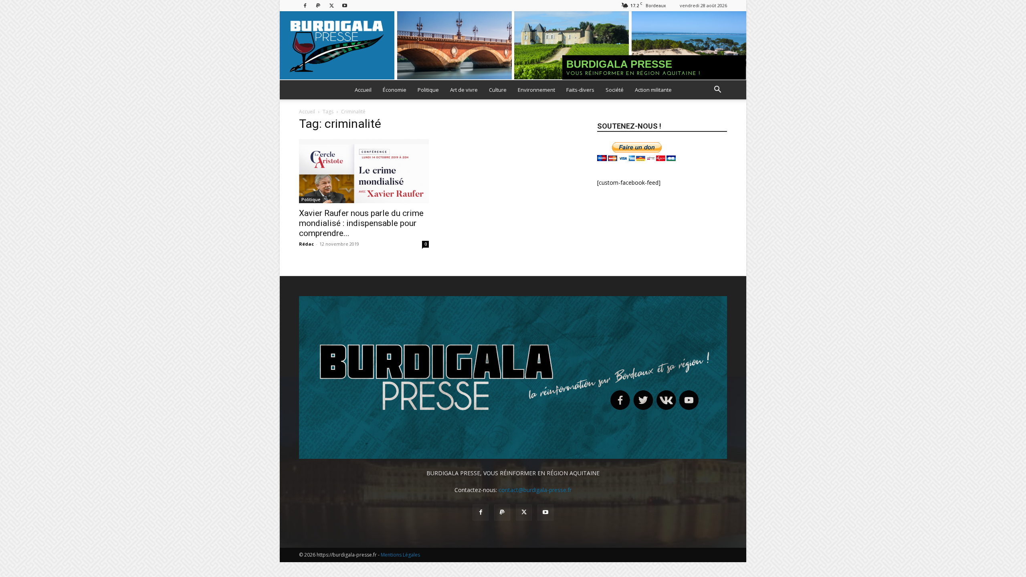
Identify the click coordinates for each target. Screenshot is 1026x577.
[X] (331, 5)
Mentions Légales (400, 554)
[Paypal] (318, 5)
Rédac (306, 244)
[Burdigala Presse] (513, 45)
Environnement (536, 89)
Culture (498, 89)
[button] (717, 90)
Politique (428, 89)
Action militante (653, 89)
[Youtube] (345, 5)
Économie (394, 89)
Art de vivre (464, 89)
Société (615, 89)
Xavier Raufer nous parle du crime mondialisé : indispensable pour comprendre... (361, 223)
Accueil (363, 89)
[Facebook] (305, 5)
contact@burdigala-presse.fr (535, 490)
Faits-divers (580, 89)
